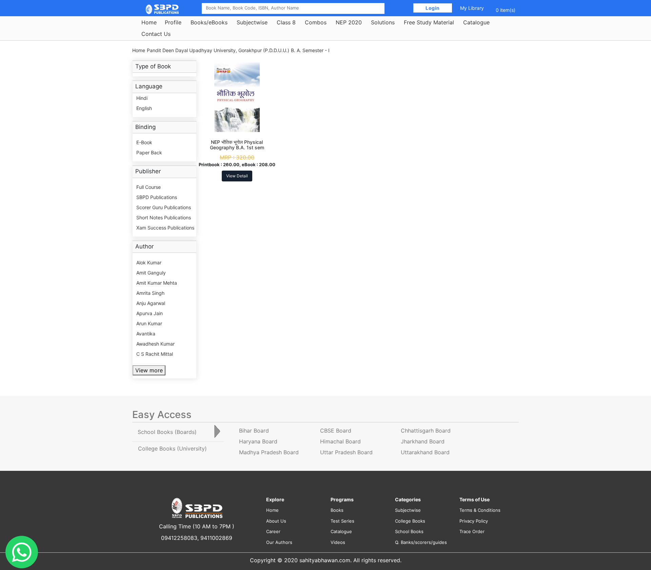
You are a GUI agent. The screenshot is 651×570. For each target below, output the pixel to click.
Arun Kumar (149, 323)
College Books (410, 521)
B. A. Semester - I (310, 50)
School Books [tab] (167, 432)
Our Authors (279, 542)
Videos (338, 542)
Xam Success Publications (165, 228)
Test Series (342, 521)
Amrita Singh (150, 293)
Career (273, 531)
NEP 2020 (349, 22)
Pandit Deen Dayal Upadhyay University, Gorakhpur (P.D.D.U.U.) (218, 50)
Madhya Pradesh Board (269, 452)
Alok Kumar (148, 262)
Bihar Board (254, 430)
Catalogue (476, 22)
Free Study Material (429, 22)
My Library (472, 8)
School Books (409, 531)
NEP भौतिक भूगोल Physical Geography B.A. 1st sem (237, 145)
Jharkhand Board (423, 441)
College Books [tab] (172, 448)
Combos (316, 22)
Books (337, 510)
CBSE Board (335, 430)
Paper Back (149, 152)
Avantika (145, 333)
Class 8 (286, 22)
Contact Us (156, 34)
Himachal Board (340, 441)
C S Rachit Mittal (154, 354)
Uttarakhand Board (425, 452)
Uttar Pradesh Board (346, 452)
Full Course (148, 187)
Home (149, 22)
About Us (276, 521)
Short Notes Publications (163, 217)
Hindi (141, 98)
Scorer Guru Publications (163, 207)
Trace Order (472, 531)
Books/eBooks (209, 22)
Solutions (383, 22)
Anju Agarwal (150, 303)
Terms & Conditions (479, 510)
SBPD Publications (156, 197)
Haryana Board (258, 441)
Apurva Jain (149, 313)
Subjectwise (252, 22)
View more (149, 370)
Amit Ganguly (151, 273)
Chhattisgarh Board (426, 430)
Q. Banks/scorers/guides (421, 542)
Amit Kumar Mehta (156, 283)
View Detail (237, 175)
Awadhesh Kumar (155, 344)
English (144, 108)
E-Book (144, 142)
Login (433, 8)
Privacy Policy (473, 521)
